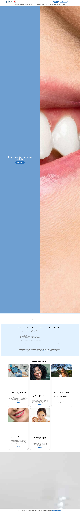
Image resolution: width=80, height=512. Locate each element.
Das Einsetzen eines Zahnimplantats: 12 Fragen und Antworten (40, 397)
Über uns (58, 4)
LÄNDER (53, 4)
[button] (69, 1)
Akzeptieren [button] (54, 510)
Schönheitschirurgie (28, 4)
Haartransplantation (39, 4)
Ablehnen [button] (59, 510)
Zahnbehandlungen (19, 4)
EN (71, 1)
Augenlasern (47, 4)
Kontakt (63, 4)
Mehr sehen (18, 402)
